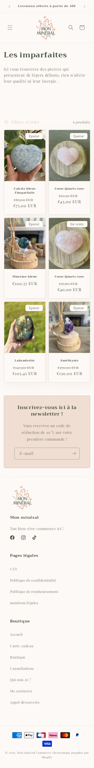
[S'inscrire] (73, 453)
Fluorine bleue (25, 277)
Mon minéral (26, 752)
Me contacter (21, 691)
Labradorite (25, 361)
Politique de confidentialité (33, 580)
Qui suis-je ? (20, 679)
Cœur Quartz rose (69, 189)
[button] (10, 27)
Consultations (22, 668)
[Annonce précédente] (9, 6)
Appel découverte (25, 702)
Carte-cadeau (21, 646)
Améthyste (69, 361)
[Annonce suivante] (84, 6)
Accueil (16, 634)
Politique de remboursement (34, 591)
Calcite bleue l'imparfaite (25, 191)
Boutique (18, 657)
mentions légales (24, 602)
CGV (14, 569)
